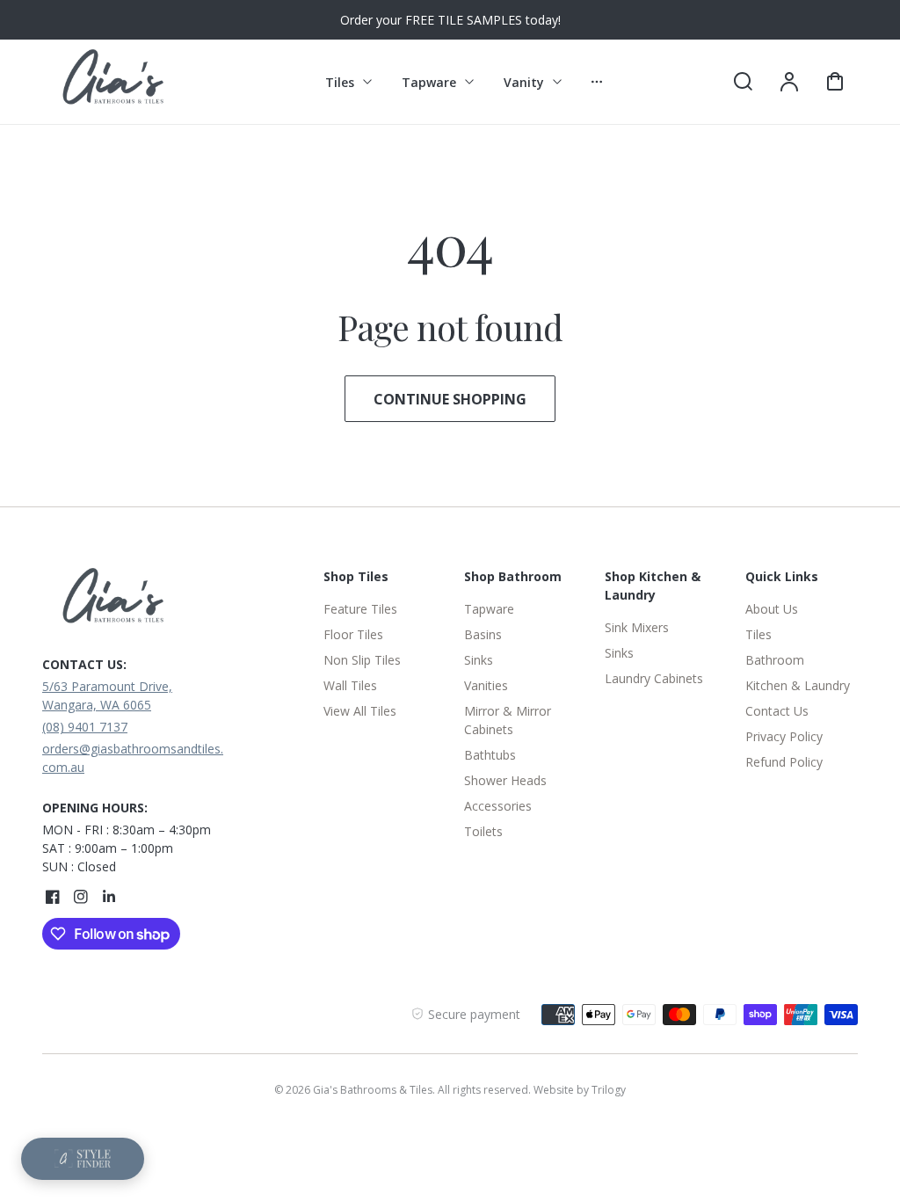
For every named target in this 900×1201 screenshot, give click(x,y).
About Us (771, 608)
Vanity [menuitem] (524, 82)
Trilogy (609, 1089)
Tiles (758, 634)
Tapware (489, 608)
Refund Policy (784, 761)
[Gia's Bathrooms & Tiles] (152, 600)
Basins (483, 634)
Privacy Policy (784, 736)
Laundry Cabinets (654, 678)
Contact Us (777, 710)
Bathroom (774, 659)
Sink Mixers (637, 627)
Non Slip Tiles (362, 659)
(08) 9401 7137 (84, 726)
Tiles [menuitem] (339, 82)
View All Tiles (359, 710)
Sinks (478, 659)
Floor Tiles (353, 634)
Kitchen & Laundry (797, 685)
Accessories (498, 805)
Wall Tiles (350, 685)
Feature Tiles (360, 608)
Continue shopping (450, 399)
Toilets (483, 831)
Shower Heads (505, 780)
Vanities (486, 685)
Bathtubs (490, 754)
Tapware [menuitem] (429, 82)
